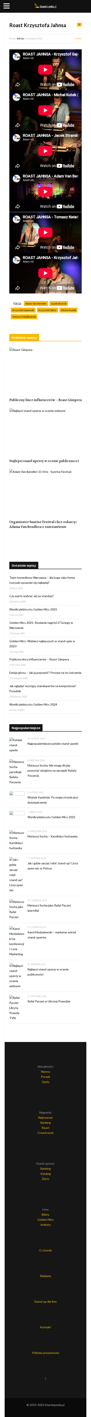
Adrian (20, 38)
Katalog (45, 1173)
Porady (45, 1076)
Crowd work (45, 1133)
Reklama (45, 1276)
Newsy (45, 1071)
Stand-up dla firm (45, 1301)
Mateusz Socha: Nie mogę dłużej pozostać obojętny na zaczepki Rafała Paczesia (52, 770)
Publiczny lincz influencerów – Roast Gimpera (45, 400)
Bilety (45, 1214)
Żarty (45, 1178)
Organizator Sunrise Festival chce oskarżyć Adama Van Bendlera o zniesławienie (43, 524)
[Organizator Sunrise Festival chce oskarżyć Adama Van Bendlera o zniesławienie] (45, 493)
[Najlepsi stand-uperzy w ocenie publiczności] (45, 432)
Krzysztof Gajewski (23, 310)
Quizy (45, 1082)
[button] (7, 6)
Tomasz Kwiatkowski (24, 316)
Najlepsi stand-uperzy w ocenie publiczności (44, 461)
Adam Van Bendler (36, 303)
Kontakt (45, 1327)
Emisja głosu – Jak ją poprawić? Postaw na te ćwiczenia (45, 672)
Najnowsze (45, 1117)
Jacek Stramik (58, 303)
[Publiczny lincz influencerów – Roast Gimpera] (45, 371)
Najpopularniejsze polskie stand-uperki (53, 743)
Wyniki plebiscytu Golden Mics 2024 (33, 704)
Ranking (45, 1122)
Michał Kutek (68, 310)
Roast (78, 38)
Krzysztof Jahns (48, 310)
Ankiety (45, 1224)
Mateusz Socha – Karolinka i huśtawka (52, 836)
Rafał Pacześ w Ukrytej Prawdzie (49, 1001)
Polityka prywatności (45, 1353)
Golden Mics (45, 1219)
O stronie (45, 1250)
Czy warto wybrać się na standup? (31, 596)
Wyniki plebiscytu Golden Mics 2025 (33, 609)
